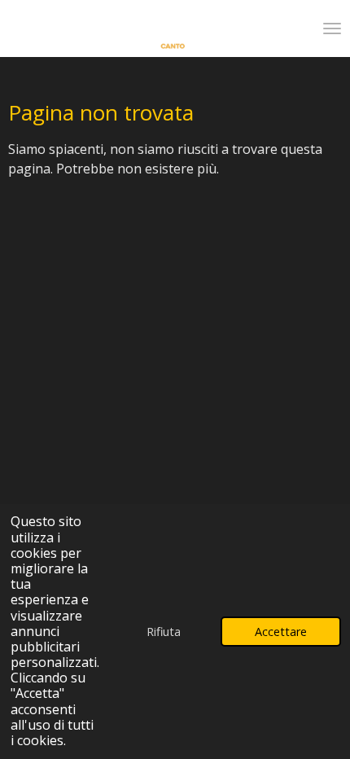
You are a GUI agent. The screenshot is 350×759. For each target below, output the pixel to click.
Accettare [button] (281, 631)
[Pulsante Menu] (332, 28)
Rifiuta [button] (164, 631)
